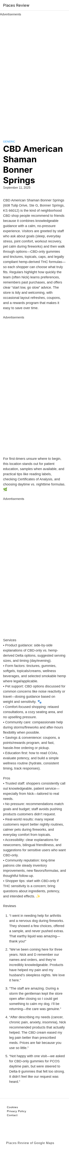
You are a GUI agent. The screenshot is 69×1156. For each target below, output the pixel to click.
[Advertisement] (34, 74)
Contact (12, 1115)
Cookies (12, 1107)
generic (9, 141)
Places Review (16, 5)
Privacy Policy (16, 1111)
